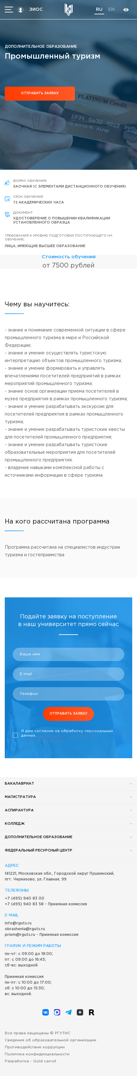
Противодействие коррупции (35, 1047)
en (111, 9)
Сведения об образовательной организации (50, 1040)
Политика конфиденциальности (37, 1054)
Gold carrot (44, 1061)
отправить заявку (40, 93)
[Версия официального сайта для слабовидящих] (125, 10)
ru (99, 9)
